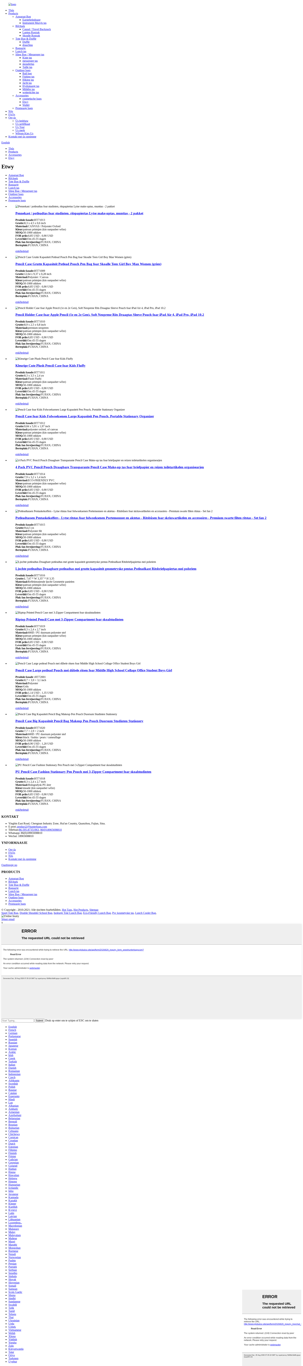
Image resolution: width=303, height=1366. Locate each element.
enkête (19, 251)
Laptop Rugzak (31, 32)
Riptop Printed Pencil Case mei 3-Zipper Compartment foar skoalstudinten (69, 619)
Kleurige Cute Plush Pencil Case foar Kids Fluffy (50, 365)
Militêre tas (28, 89)
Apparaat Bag (23, 16)
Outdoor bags (23, 70)
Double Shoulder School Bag (36, 912)
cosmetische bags (32, 98)
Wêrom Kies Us (24, 133)
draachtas (27, 45)
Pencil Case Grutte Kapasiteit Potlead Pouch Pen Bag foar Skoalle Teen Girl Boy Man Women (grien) (88, 264)
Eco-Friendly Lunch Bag (97, 912)
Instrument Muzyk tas (34, 22)
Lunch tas (20, 51)
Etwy (25, 101)
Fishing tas (28, 76)
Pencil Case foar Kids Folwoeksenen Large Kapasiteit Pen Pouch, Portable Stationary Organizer (84, 416)
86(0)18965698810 (51, 829)
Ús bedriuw (21, 120)
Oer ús (12, 117)
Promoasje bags (24, 108)
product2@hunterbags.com (31, 826)
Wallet (25, 105)
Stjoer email (8, 919)
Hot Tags (67, 909)
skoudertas (28, 63)
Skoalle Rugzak (31, 35)
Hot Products (80, 909)
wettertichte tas (30, 92)
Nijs (10, 111)
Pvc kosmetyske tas (123, 912)
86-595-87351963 (29, 829)
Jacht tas (27, 82)
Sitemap (93, 909)
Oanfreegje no (9, 865)
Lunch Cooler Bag (145, 912)
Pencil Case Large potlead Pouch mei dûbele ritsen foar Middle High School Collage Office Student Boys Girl (93, 670)
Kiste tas (27, 57)
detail (26, 251)
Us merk (20, 130)
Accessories (22, 95)
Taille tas (27, 67)
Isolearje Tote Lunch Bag (68, 912)
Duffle (26, 41)
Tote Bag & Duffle (25, 38)
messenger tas (30, 60)
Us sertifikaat (22, 123)
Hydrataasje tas (30, 86)
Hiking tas (28, 79)
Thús (11, 10)
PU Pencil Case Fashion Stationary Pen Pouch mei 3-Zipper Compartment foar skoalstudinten (83, 772)
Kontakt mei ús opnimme (22, 136)
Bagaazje (20, 48)
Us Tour (20, 127)
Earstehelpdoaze (31, 19)
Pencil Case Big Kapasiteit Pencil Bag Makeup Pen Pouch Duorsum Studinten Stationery (79, 721)
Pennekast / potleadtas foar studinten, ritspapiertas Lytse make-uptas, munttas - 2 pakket (79, 213)
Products (13, 13)
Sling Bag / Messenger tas (29, 54)
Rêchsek (20, 26)
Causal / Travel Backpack (36, 29)
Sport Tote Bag (9, 912)
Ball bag (27, 73)
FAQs (11, 114)
